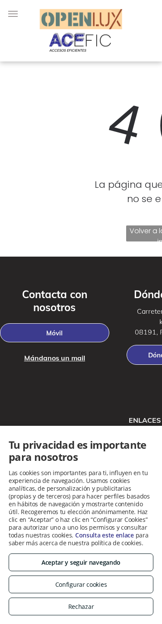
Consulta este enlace (104, 535)
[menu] (13, 14)
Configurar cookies (81, 584)
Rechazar (81, 606)
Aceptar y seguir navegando (81, 562)
